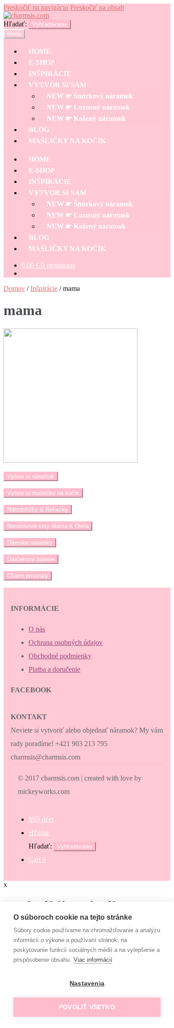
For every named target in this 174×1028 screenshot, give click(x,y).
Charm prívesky (27, 575)
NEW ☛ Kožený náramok (86, 118)
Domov (14, 288)
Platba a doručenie (54, 669)
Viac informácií (93, 959)
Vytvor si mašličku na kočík (43, 493)
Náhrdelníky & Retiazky (37, 509)
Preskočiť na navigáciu (36, 7)
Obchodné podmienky (60, 656)
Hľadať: (15, 24)
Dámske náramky (30, 542)
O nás (37, 629)
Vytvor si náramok (30, 476)
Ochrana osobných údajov (66, 642)
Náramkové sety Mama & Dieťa (48, 526)
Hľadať (39, 832)
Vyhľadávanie (49, 24)
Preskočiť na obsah (97, 7)
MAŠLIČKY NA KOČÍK (67, 141)
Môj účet (41, 819)
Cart (37, 859)
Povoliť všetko (87, 1007)
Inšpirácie (44, 288)
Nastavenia (87, 983)
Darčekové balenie (31, 559)
